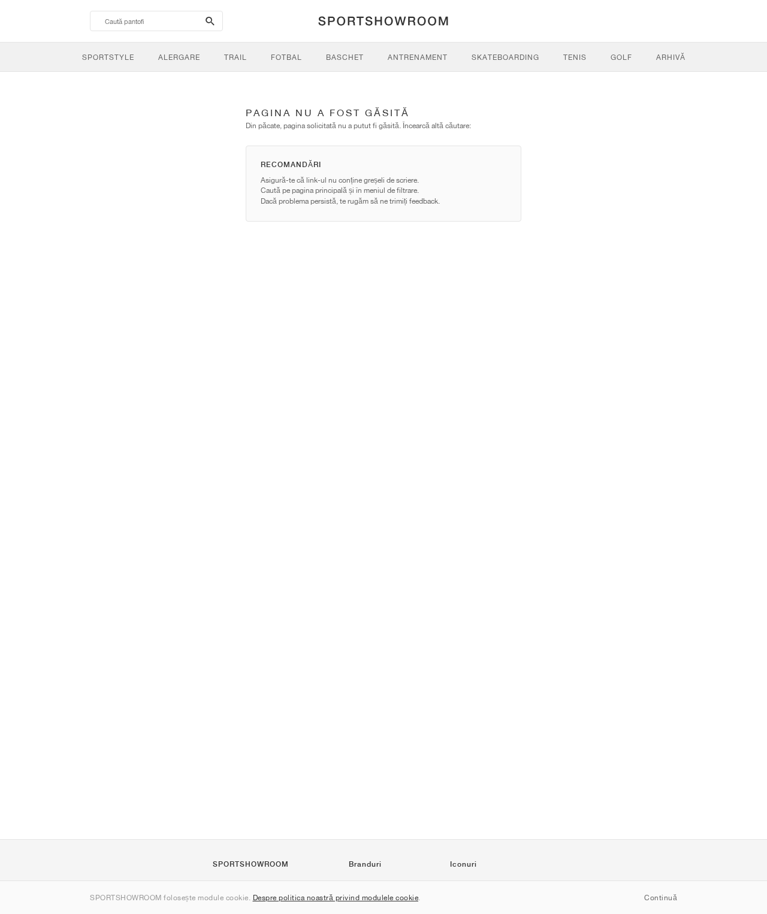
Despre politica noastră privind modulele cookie (336, 897)
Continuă (660, 897)
